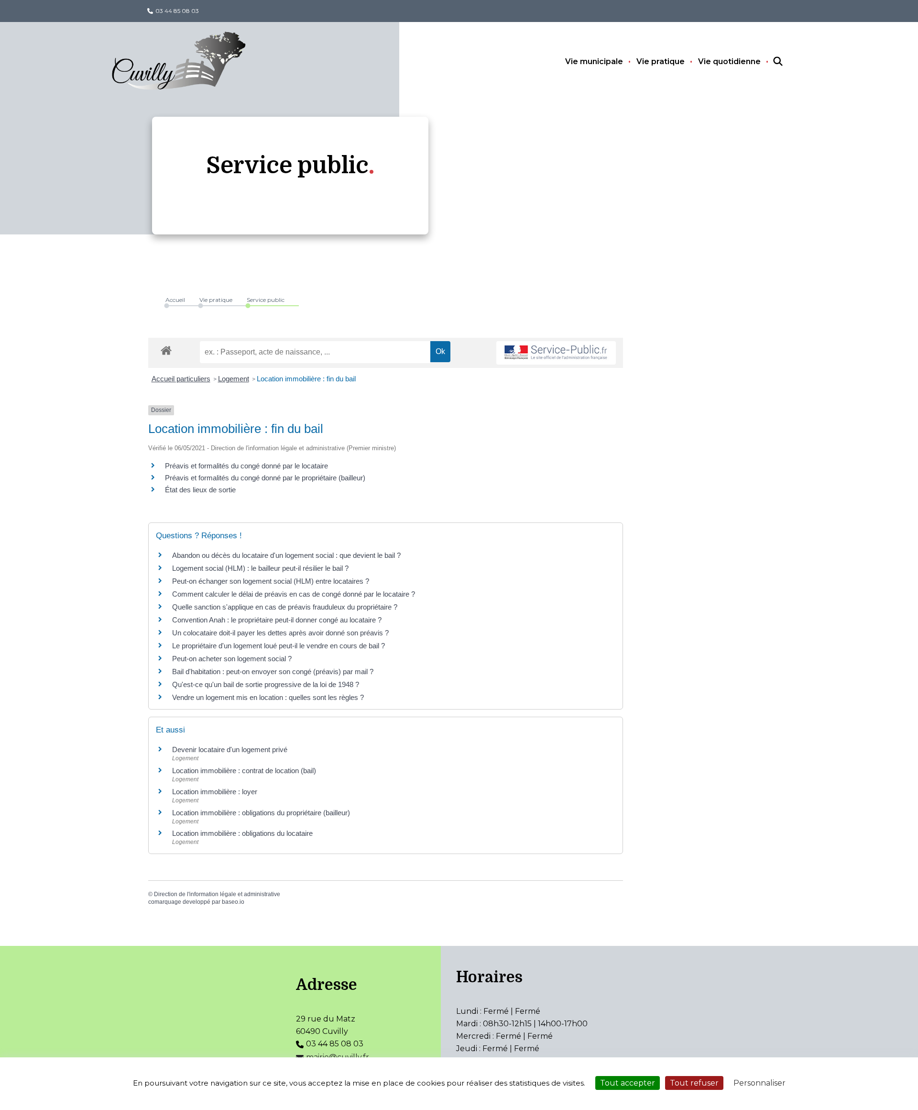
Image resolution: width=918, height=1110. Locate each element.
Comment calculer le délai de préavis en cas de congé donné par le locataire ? (293, 594)
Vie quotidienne (729, 61)
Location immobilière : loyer (214, 792)
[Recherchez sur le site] (769, 62)
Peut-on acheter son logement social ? (232, 659)
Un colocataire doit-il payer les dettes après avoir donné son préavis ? (280, 633)
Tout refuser (694, 1083)
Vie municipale (594, 61)
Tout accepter (627, 1083)
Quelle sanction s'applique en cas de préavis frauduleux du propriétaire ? (284, 607)
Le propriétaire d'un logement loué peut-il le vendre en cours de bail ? (278, 646)
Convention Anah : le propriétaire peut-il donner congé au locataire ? (277, 620)
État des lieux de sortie (200, 490)
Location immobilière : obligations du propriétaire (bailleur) (261, 813)
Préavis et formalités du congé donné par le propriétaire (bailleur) (265, 478)
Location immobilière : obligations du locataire (242, 833)
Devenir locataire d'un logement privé (229, 749)
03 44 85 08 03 (177, 10)
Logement (233, 379)
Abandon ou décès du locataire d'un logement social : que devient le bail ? (286, 555)
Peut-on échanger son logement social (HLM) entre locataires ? (270, 581)
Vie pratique (660, 61)
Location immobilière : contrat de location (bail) (244, 770)
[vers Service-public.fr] (556, 353)
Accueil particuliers (181, 379)
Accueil (175, 299)
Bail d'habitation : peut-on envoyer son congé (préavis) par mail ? (272, 671)
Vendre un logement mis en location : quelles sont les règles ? (268, 697)
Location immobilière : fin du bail (306, 379)
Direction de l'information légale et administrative (217, 894)
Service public (265, 299)
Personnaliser (759, 1083)
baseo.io (233, 902)
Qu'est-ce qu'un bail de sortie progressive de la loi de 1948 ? (265, 684)
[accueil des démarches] (166, 348)
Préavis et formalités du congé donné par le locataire (246, 466)
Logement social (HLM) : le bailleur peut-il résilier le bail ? (260, 568)
